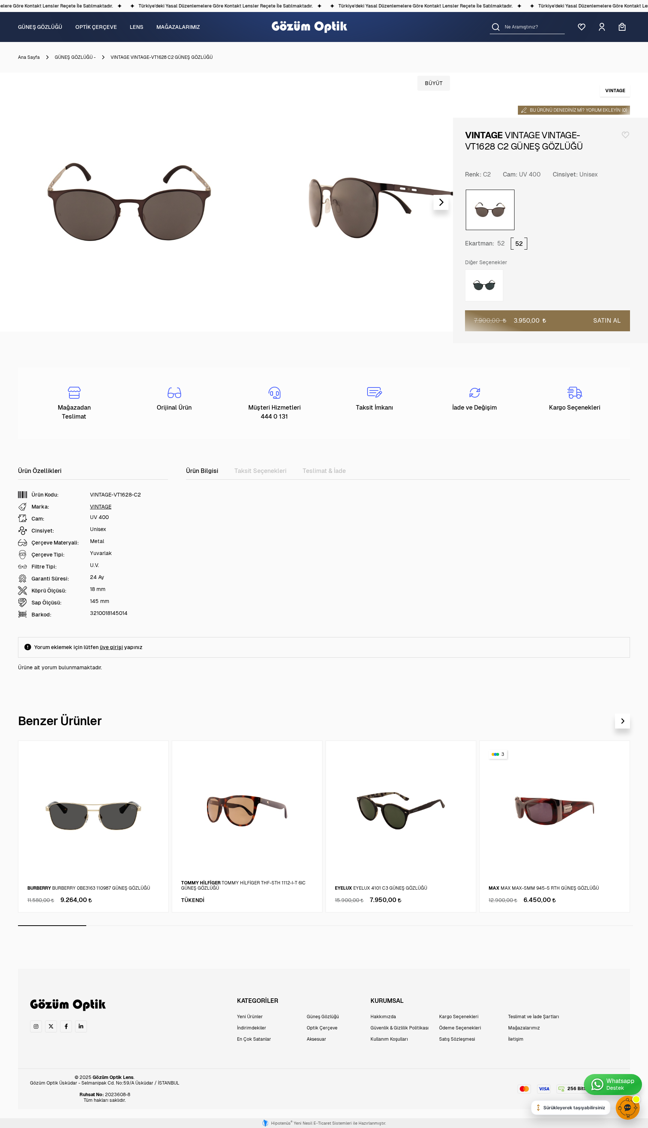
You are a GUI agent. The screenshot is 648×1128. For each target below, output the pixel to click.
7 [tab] (462, 926)
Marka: (40, 507)
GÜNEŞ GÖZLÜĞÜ (40, 27)
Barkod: (41, 615)
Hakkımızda (383, 1016)
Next (441, 202)
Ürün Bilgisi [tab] (202, 470)
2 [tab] (120, 926)
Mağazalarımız (524, 1028)
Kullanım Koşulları (389, 1039)
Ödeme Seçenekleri (460, 1028)
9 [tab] (599, 926)
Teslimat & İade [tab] (324, 470)
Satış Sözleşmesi (457, 1039)
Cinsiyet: (565, 174)
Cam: (510, 174)
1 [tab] (52, 926)
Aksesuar (316, 1039)
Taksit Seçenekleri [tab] (260, 470)
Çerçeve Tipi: (48, 555)
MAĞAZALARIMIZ (178, 27)
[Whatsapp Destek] (613, 1084)
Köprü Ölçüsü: (49, 591)
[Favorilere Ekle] (625, 134)
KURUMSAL (387, 1000)
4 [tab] (257, 926)
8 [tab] (530, 926)
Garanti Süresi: (50, 579)
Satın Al (607, 320)
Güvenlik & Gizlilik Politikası (399, 1028)
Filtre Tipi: (44, 567)
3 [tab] (188, 926)
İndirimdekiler (251, 1028)
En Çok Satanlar (254, 1039)
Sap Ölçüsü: (47, 603)
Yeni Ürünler (250, 1016)
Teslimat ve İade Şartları (533, 1016)
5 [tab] (325, 926)
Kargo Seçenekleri (458, 1016)
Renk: (473, 174)
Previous (12, 202)
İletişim (516, 1039)
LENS (136, 27)
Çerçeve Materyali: (55, 543)
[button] (496, 27)
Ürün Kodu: (45, 495)
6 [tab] (394, 926)
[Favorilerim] (582, 27)
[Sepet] (622, 27)
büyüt (433, 83)
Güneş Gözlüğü (323, 1016)
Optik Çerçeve (322, 1028)
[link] (36, 1026)
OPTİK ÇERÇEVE (96, 27)
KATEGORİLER (257, 1000)
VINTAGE (100, 507)
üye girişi (111, 647)
